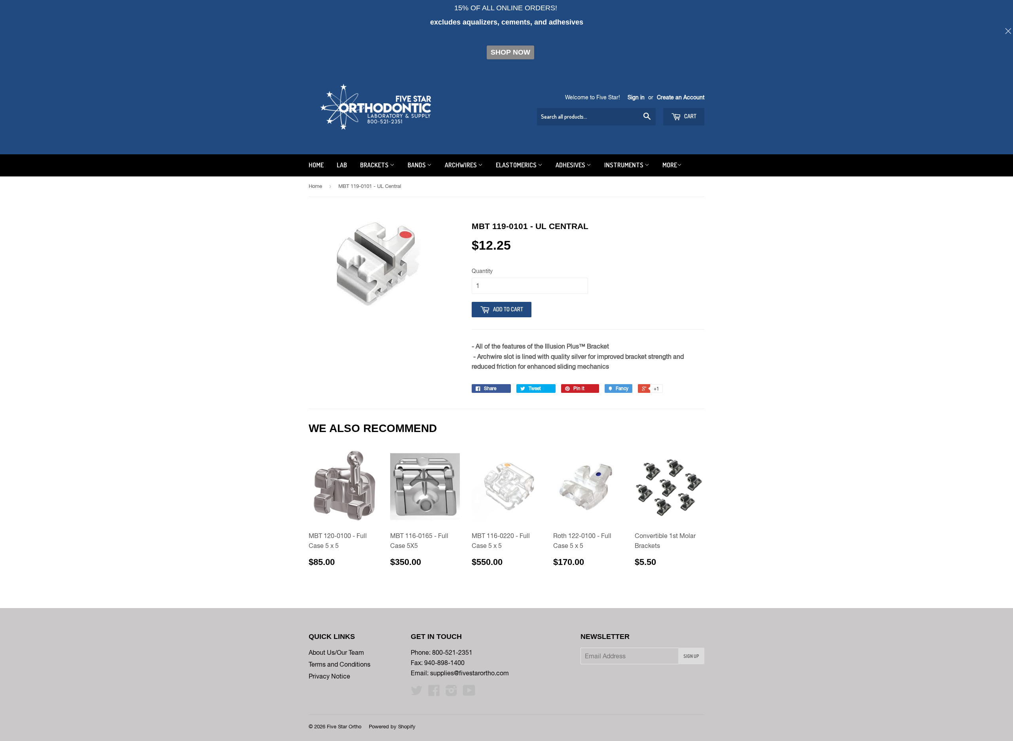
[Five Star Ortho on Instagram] (451, 692)
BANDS (417, 165)
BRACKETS (375, 165)
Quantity (482, 271)
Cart (689, 116)
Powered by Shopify (392, 727)
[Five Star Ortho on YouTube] (469, 692)
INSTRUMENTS (624, 165)
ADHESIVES (571, 165)
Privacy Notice (329, 676)
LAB (342, 165)
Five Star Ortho (344, 727)
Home (315, 186)
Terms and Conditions (339, 664)
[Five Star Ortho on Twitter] (417, 692)
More (669, 165)
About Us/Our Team (336, 652)
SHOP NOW (510, 52)
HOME (316, 165)
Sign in (636, 97)
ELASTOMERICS (517, 165)
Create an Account (680, 97)
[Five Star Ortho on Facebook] (434, 692)
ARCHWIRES (461, 165)
